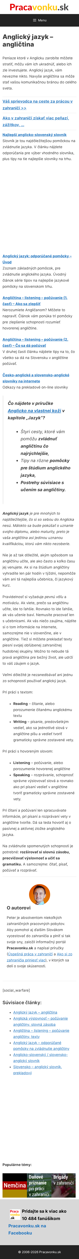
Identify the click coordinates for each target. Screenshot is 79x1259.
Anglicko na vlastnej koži (34, 410)
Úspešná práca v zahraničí (30, 954)
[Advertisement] (39, 206)
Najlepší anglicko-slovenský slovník (35, 135)
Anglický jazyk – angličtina (35, 1012)
